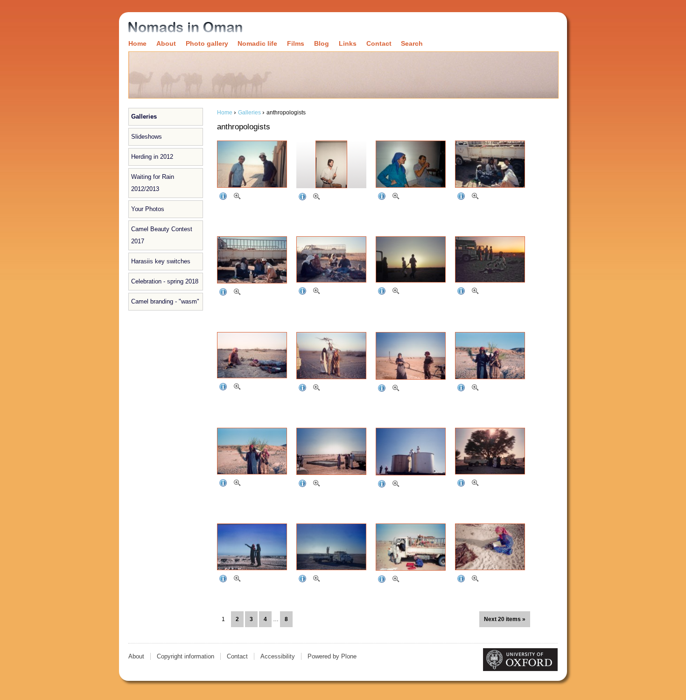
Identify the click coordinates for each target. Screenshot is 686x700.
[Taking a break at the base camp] (411, 164)
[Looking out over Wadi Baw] (252, 546)
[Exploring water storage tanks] (411, 451)
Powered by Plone (332, 656)
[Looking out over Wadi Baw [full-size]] (235, 580)
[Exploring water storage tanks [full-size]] (394, 485)
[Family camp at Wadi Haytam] (490, 451)
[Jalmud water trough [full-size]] (315, 484)
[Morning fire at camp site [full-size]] (235, 388)
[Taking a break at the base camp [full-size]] (394, 197)
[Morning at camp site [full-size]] (315, 389)
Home (137, 43)
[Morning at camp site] (331, 355)
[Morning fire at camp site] (252, 355)
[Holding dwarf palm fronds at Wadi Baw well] (490, 355)
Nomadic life (257, 43)
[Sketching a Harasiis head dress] (490, 546)
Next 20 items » (504, 619)
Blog (321, 43)
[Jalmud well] (411, 356)
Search (412, 43)
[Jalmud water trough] (331, 451)
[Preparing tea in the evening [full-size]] (473, 292)
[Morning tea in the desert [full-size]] (315, 292)
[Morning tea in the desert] (331, 259)
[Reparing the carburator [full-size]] (394, 580)
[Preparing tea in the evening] (490, 259)
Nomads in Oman (185, 28)
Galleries (144, 116)
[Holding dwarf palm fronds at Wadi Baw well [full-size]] (473, 389)
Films (295, 43)
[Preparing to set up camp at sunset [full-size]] (394, 292)
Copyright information (185, 656)
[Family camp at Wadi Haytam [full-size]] (473, 484)
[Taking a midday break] (490, 164)
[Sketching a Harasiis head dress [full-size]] (473, 580)
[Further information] (221, 197)
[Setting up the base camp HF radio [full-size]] (235, 197)
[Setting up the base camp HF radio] (252, 164)
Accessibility (277, 656)
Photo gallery (207, 43)
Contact (379, 43)
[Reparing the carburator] (411, 547)
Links (348, 43)
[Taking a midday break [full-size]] (473, 197)
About (166, 43)
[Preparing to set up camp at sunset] (411, 259)
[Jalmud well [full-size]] (394, 389)
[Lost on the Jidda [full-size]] (315, 580)
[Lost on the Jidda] (331, 546)
